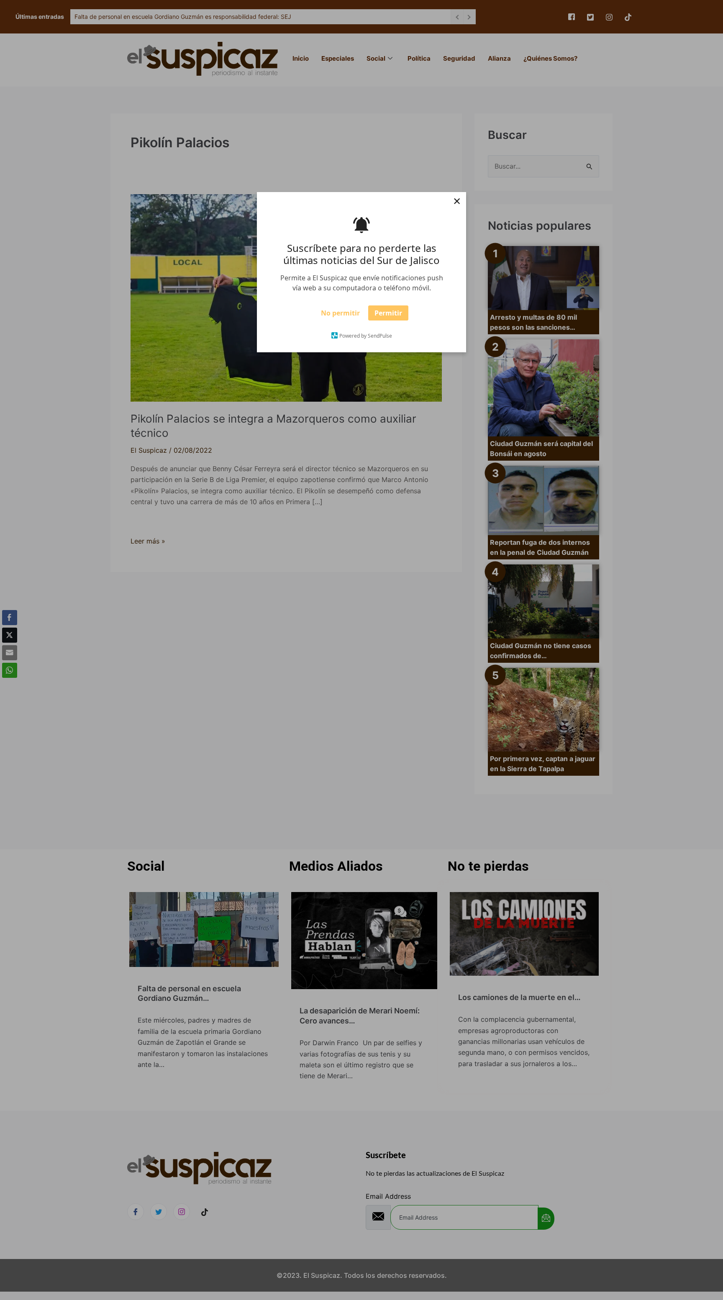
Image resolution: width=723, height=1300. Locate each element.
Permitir (388, 316)
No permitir (340, 316)
